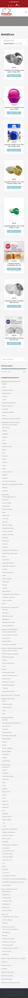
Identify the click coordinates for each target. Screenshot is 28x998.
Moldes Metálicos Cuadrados (10, 654)
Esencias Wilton (6, 641)
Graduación (5, 500)
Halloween (5, 434)
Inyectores (5, 478)
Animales (4, 569)
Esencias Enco (6, 638)
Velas (3, 713)
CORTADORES (5, 495)
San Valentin (5, 560)
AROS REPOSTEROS (6, 979)
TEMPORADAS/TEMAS (7, 717)
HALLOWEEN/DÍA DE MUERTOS (11, 723)
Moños (4, 459)
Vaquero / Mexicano (7, 534)
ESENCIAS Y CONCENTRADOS (9, 629)
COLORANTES (6, 848)
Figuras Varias (6, 679)
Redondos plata (6, 891)
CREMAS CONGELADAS (8, 832)
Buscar (24, 359)
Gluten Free (5, 807)
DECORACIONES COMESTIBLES (10, 607)
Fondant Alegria (6, 820)
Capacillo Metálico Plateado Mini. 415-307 (14, 339)
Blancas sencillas (7, 910)
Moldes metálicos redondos (10, 651)
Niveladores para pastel (9, 403)
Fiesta (4, 512)
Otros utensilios (6, 951)
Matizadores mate (7, 616)
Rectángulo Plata (7, 901)
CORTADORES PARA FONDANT (11, 594)
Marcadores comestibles (9, 481)
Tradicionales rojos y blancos (10, 917)
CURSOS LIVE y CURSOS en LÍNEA (10, 982)
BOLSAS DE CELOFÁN (7, 976)
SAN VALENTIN (6, 726)
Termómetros (6, 932)
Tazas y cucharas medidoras (10, 929)
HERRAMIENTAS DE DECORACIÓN (10, 381)
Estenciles (5, 491)
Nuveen (4, 770)
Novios (4, 701)
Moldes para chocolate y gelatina (11, 418)
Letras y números (7, 472)
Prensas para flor (7, 446)
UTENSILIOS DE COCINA (8, 927)
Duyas (4, 387)
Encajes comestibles (7, 625)
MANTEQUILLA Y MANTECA (10, 845)
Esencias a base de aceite (9, 632)
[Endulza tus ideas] (8, 12)
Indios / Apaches (6, 578)
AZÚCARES (5, 842)
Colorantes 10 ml (7, 860)
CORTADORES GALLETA (9, 497)
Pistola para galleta (7, 945)
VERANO (4, 758)
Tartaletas (5, 688)
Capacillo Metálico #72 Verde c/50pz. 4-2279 (14, 226)
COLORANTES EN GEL (8, 851)
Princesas (5, 544)
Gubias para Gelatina (8, 412)
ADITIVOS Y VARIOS (7, 835)
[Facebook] (8, 6)
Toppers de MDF (7, 707)
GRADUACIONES (6, 732)
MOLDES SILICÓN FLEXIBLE (10, 425)
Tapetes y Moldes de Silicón (10, 675)
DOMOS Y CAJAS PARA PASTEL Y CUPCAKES (13, 958)
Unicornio (5, 456)
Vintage (4, 443)
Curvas (4, 666)
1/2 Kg (4, 826)
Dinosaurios (5, 541)
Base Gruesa (5, 907)
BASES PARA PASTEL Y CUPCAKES (10, 695)
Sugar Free (5, 804)
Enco (3, 863)
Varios (4, 415)
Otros (3, 782)
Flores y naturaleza (7, 572)
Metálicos (5, 923)
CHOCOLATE (5, 767)
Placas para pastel (7, 704)
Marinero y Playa (7, 525)
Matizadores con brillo (8, 622)
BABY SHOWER (6, 739)
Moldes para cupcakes (8, 682)
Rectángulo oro (6, 904)
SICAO (4, 786)
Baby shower (6, 427)
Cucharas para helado (8, 939)
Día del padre (6, 506)
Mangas (4, 384)
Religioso (4, 437)
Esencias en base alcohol (9, 644)
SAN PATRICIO (6, 761)
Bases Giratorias (6, 393)
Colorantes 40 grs (7, 854)
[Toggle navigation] (26, 12)
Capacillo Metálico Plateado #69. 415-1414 (14, 301)
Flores (4, 440)
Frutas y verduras (7, 509)
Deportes (5, 522)
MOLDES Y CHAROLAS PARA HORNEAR (12, 648)
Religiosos (5, 537)
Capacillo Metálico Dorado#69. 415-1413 (14, 264)
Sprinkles (4, 610)
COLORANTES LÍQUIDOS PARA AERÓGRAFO (14, 879)
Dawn (3, 798)
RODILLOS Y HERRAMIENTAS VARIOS (12, 484)
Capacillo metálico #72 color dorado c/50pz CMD (14, 182)
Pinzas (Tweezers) (7, 406)
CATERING (4, 969)
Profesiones (5, 582)
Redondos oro (6, 894)
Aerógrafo (5, 409)
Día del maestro (6, 591)
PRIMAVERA (5, 754)
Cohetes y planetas (7, 531)
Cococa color (5, 872)
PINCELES (5, 487)
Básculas (4, 935)
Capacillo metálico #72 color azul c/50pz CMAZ (14, 145)
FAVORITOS (4, 962)
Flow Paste (5, 869)
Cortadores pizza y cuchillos (10, 948)
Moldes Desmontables (8, 691)
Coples (4, 399)
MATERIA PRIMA (5, 765)
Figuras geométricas (8, 563)
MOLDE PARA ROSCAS (8, 663)
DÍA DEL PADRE (6, 751)
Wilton (4, 866)
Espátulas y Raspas (7, 390)
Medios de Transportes (8, 566)
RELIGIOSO (5, 729)
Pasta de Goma (6, 885)
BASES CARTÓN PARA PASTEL (9, 889)
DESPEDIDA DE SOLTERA (9, 736)
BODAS (4, 745)
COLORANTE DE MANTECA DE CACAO (12, 882)
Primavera (5, 547)
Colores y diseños (7, 920)
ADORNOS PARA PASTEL (8, 699)
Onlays (4, 468)
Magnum (4, 475)
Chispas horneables (7, 776)
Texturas (4, 396)
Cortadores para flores (8, 597)
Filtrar (24, 371)
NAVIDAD (5, 720)
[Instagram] (11, 6)
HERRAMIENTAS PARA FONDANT (10, 422)
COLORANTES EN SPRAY (9, 876)
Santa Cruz (5, 801)
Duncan (4, 795)
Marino (4, 450)
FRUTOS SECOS (6, 838)
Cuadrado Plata (6, 898)
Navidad (4, 431)
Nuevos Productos (6, 965)
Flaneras (4, 660)
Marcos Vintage (6, 503)
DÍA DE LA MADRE (7, 748)
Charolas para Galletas (8, 672)
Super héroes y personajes (9, 553)
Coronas (4, 462)
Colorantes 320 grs (7, 857)
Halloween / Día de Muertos (10, 550)
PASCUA (4, 742)
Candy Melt (5, 773)
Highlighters (5, 619)
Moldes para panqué (8, 657)
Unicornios (5, 519)
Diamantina (5, 613)
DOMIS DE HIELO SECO (7, 972)
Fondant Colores (6, 816)
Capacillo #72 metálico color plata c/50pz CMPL (14, 71)
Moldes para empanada (8, 942)
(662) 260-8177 (15, 2)
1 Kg (3, 823)
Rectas (4, 669)
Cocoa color (5, 779)
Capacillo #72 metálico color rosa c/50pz (14, 108)
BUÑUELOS (5, 954)
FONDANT (5, 814)
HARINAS (4, 789)
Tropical (4, 588)
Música (4, 556)
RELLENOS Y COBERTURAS (9, 829)
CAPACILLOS (4, 914)
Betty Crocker (6, 792)
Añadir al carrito (14, 75)
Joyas (3, 453)
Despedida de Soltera (8, 528)
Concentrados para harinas (10, 635)
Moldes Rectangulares (8, 685)
